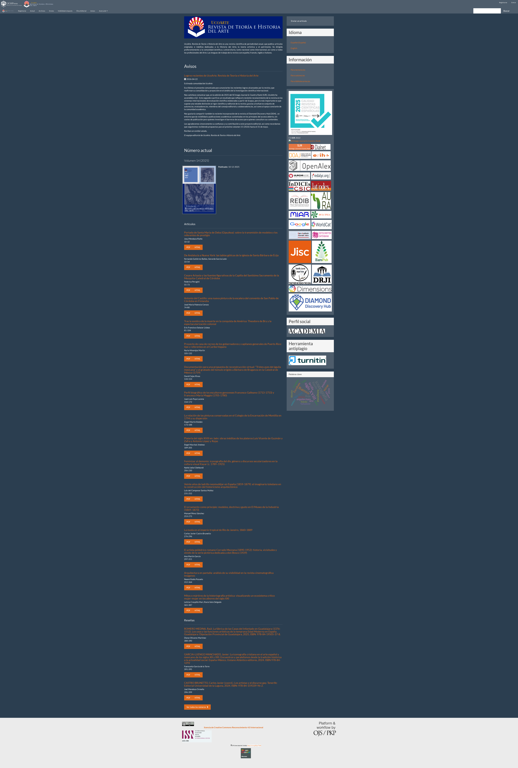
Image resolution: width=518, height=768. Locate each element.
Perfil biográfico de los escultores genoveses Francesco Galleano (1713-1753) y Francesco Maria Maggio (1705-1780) (229, 394)
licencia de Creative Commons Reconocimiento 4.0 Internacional (233, 727)
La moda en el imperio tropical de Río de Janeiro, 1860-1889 (218, 529)
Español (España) (298, 42)
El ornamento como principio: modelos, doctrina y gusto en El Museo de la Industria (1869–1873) (231, 508)
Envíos (51, 11)
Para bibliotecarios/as (300, 81)
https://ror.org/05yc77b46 (254, 745)
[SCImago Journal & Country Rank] (304, 140)
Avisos (92, 11)
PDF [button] (188, 247)
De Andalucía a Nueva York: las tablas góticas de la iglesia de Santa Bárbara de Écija (231, 255)
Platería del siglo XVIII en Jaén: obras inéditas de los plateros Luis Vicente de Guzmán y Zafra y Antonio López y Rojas (233, 440)
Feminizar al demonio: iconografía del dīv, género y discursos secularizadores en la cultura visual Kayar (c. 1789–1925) (230, 463)
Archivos (42, 11)
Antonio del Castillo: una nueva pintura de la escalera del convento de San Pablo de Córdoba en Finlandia (231, 300)
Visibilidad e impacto (65, 11)
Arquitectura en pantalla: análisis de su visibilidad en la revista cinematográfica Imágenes (229, 574)
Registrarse (503, 2)
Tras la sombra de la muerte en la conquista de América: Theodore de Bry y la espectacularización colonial (227, 322)
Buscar (506, 11)
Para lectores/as (298, 70)
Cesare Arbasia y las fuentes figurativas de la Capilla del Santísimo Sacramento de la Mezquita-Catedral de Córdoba (231, 277)
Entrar (513, 2)
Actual (32, 11)
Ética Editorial (81, 11)
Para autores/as (298, 75)
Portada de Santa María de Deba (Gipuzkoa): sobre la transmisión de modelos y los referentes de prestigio (230, 234)
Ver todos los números (196, 707)
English (294, 48)
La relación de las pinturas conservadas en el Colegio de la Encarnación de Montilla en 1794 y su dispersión (232, 417)
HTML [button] (197, 247)
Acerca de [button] (102, 11)
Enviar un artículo (299, 21)
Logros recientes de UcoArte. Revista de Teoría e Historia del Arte (221, 75)
